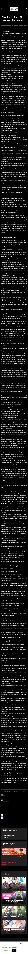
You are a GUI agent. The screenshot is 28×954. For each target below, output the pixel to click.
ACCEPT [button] (14, 950)
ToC (12, 25)
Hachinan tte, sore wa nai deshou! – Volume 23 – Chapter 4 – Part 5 (13, 901)
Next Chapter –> (23, 25)
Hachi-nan (6, 898)
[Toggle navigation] (2, 9)
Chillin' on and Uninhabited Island (11, 926)
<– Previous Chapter (6, 25)
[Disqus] (14, 809)
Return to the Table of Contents (9, 862)
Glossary (16, 25)
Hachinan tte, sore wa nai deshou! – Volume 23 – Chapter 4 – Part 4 (13, 915)
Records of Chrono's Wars (9, 883)
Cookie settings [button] (6, 950)
